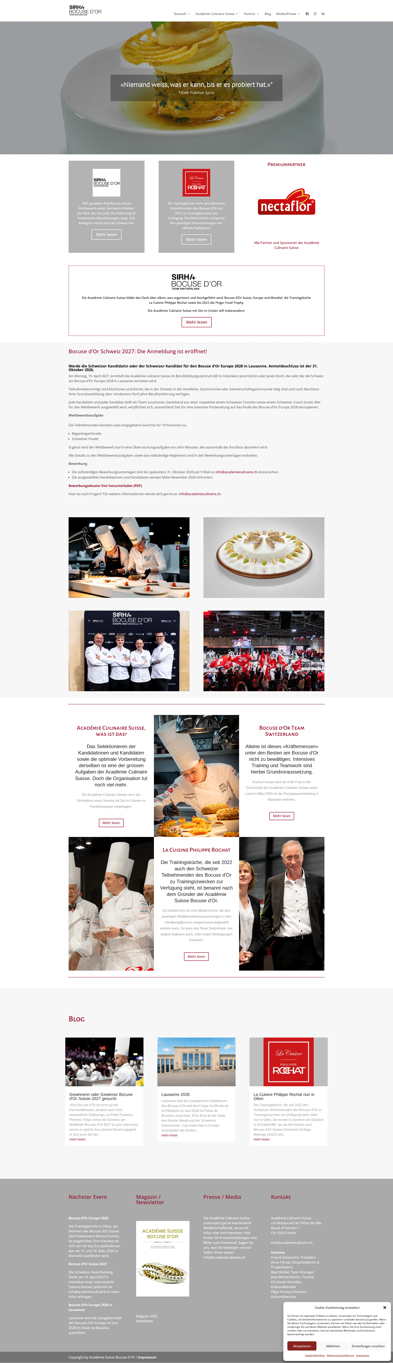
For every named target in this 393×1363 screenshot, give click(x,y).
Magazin (143, 1316)
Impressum (362, 1355)
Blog (268, 14)
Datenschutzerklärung (340, 1355)
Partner (249, 14)
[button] (385, 1307)
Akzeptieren (302, 1346)
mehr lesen (77, 1139)
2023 (153, 1316)
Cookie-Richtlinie (315, 1355)
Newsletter (144, 1321)
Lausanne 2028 (175, 1094)
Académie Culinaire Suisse (215, 14)
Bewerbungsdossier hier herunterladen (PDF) (105, 485)
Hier (247, 1233)
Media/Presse (286, 14)
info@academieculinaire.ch (236, 472)
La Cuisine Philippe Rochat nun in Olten (284, 1096)
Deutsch (180, 14)
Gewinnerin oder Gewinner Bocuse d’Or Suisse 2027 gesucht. (101, 1096)
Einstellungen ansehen (368, 1346)
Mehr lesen (106, 234)
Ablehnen (333, 1346)
